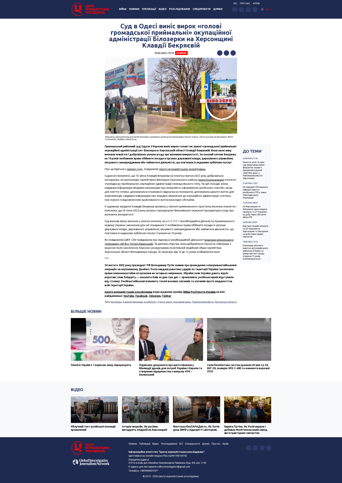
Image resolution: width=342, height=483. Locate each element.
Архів (256, 3)
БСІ (235, 3)
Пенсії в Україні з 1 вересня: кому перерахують (101, 364)
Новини (134, 9)
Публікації (149, 9)
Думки (217, 9)
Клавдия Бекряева (133, 302)
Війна (123, 9)
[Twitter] (226, 53)
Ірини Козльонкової (211, 179)
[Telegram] (233, 53)
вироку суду (135, 169)
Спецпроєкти (192, 443)
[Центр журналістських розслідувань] (90, 9)
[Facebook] (219, 53)
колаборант (150, 302)
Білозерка (116, 302)
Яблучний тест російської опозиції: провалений (93, 428)
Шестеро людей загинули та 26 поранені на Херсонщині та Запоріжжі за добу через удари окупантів (255, 231)
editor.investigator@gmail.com (173, 466)
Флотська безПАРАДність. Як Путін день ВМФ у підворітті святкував (196, 428)
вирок (169, 302)
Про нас (245, 3)
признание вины (182, 302)
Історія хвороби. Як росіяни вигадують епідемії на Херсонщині (144, 428)
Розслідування (179, 9)
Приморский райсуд (203, 302)
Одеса (161, 302)
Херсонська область (226, 302)
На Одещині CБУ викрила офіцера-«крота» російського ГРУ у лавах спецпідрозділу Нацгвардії (255, 192)
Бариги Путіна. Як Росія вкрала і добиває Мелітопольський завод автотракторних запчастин (245, 429)
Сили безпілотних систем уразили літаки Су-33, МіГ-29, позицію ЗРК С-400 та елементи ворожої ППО (238, 368)
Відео (162, 9)
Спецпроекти (202, 9)
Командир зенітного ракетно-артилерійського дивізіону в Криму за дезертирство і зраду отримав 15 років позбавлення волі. (255, 252)
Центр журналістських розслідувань (182, 169)
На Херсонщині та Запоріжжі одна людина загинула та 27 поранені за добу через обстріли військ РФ (255, 211)
